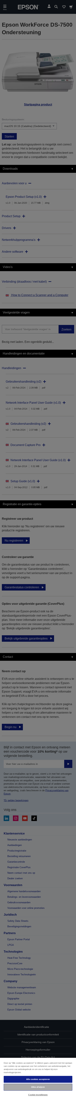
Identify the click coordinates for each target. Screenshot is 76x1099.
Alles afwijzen (38, 1087)
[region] (38, 1078)
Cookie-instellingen (38, 1095)
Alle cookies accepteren (38, 1079)
